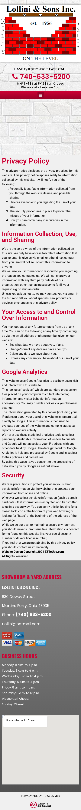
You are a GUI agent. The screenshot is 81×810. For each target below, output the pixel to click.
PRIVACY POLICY (31, 796)
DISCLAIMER (52, 796)
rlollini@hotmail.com (21, 623)
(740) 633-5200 (33, 614)
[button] (40, 95)
